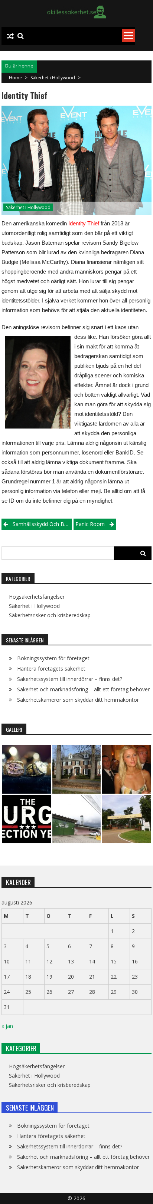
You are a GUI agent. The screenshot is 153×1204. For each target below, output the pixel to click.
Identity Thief (83, 223)
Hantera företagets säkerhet (51, 668)
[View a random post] (10, 36)
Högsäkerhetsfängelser (37, 596)
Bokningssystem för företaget (53, 658)
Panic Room (90, 523)
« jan (7, 1025)
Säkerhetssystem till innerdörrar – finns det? (69, 678)
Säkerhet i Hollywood (52, 78)
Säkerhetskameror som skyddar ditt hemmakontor (78, 699)
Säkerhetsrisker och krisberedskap (50, 615)
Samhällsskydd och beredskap (42, 523)
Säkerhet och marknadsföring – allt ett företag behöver (83, 689)
